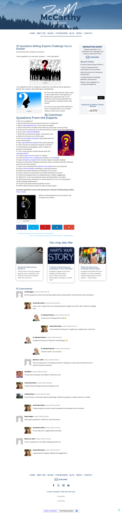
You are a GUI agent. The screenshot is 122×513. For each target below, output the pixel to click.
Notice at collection (50, 511)
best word (28, 156)
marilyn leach (29, 394)
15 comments (40, 52)
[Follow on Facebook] (54, 27)
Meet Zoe (41, 33)
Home (32, 33)
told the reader (28, 169)
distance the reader (45, 166)
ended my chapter (29, 160)
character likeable (32, 132)
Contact (88, 33)
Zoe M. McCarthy (23, 52)
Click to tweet (21, 192)
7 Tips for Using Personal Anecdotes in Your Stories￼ (90, 68)
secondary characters (31, 138)
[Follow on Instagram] (63, 27)
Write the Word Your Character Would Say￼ (90, 268)
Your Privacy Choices (66, 511)
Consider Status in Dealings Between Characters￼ (90, 78)
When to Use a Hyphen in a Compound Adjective (90, 83)
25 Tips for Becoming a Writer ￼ (92, 65)
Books (50, 33)
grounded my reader (29, 143)
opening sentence (29, 125)
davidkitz (27, 372)
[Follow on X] (59, 27)
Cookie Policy (62, 500)
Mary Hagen (28, 416)
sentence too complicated (32, 158)
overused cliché (22, 153)
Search (101, 98)
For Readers (61, 33)
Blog (71, 33)
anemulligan (29, 292)
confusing (55, 158)
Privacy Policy (61, 496)
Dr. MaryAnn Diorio (47, 315)
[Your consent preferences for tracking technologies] (119, 510)
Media (79, 33)
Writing (32, 52)
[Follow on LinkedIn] (68, 27)
